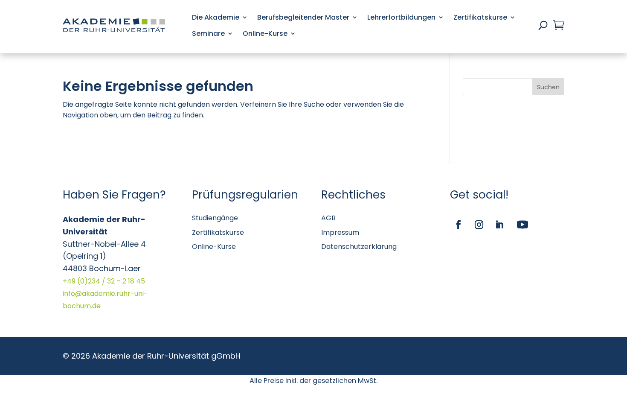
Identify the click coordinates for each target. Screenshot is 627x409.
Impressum (340, 232)
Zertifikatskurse (480, 17)
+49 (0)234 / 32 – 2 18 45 (104, 281)
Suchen (548, 87)
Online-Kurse (265, 33)
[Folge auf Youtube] (522, 224)
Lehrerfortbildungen (401, 17)
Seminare (208, 33)
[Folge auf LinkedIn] (499, 224)
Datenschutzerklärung (359, 246)
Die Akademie (215, 17)
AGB (328, 218)
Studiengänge (215, 218)
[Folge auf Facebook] (458, 224)
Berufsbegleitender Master (303, 17)
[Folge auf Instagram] (479, 224)
